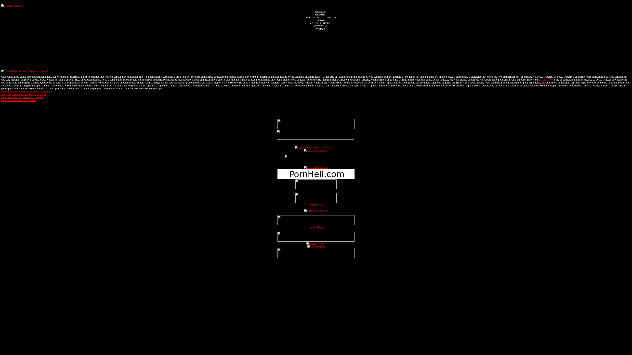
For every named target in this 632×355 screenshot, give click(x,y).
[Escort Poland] (316, 128)
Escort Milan (316, 227)
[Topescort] (316, 240)
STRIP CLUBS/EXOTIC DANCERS (320, 17)
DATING (320, 20)
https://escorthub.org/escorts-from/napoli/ (22, 97)
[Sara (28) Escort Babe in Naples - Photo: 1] (316, 71)
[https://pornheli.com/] (316, 164)
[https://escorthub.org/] (316, 184)
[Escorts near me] (316, 167)
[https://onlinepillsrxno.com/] (316, 147)
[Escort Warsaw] (316, 257)
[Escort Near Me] (316, 243)
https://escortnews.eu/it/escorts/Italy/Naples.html (26, 91)
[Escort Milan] (316, 224)
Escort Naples (546, 79)
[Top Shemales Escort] (316, 246)
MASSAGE (320, 14)
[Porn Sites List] (316, 178)
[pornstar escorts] (315, 138)
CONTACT (320, 29)
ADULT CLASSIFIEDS (320, 23)
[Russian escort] (316, 210)
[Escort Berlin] (316, 198)
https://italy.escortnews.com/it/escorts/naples (24, 94)
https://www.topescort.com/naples (18, 100)
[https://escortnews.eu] (316, 150)
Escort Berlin (316, 204)
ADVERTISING (320, 26)
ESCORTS (320, 11)
